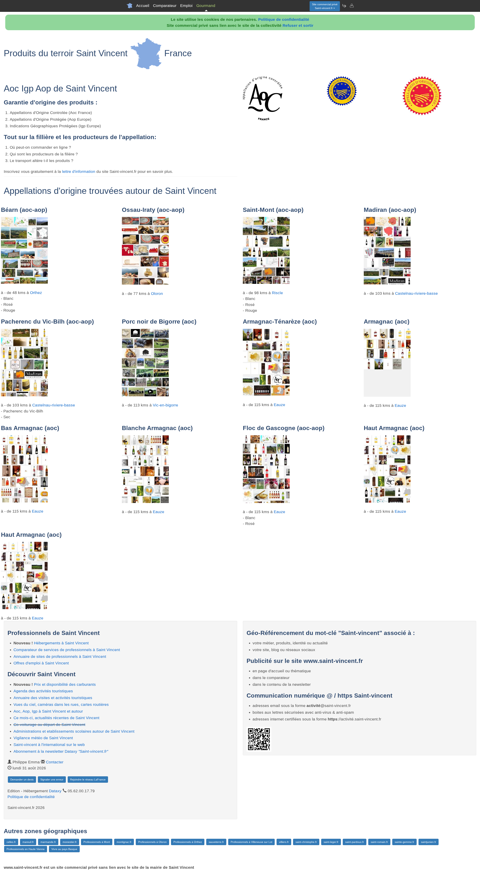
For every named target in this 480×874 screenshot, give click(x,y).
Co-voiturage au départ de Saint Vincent (49, 724)
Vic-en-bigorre (165, 405)
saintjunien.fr (428, 841)
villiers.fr (284, 841)
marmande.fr (48, 841)
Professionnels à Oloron (152, 841)
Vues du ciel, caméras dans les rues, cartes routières (61, 704)
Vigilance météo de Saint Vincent (43, 738)
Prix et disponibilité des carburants (65, 684)
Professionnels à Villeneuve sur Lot (251, 841)
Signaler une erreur (51, 779)
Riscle (277, 293)
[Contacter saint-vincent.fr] (351, 5)
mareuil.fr (28, 841)
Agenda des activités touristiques (43, 691)
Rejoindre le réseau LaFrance (88, 779)
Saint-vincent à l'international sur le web (49, 744)
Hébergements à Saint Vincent (61, 643)
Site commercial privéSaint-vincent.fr (325, 6)
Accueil (142, 5)
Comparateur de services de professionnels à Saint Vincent (67, 650)
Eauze (279, 405)
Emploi (186, 5)
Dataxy (55, 791)
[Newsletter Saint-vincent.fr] (344, 5)
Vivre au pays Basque (64, 849)
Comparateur (164, 5)
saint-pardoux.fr (354, 841)
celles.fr (11, 841)
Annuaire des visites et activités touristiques (53, 698)
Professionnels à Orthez (187, 841)
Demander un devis (22, 779)
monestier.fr (70, 841)
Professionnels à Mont (96, 841)
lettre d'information (79, 171)
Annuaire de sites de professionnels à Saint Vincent (60, 656)
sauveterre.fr (216, 841)
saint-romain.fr (379, 841)
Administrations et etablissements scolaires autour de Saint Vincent (74, 731)
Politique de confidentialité (283, 19)
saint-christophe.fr (306, 841)
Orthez (36, 292)
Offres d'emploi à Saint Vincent (41, 663)
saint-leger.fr (331, 841)
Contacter (54, 762)
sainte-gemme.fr (404, 841)
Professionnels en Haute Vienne (26, 849)
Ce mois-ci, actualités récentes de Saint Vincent (56, 718)
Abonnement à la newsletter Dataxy (61, 751)
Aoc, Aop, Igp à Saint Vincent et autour (48, 711)
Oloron (157, 293)
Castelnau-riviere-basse (416, 293)
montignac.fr (124, 841)
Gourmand (205, 5)
